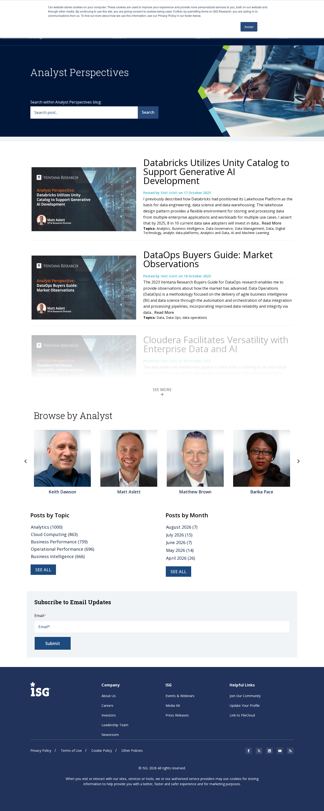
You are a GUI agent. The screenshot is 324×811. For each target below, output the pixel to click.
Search (148, 112)
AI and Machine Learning (250, 232)
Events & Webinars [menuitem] (180, 696)
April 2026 (180, 558)
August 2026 (181, 527)
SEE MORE (162, 389)
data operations (195, 317)
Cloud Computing (54, 534)
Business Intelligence (188, 228)
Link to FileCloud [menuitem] (242, 715)
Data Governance (219, 228)
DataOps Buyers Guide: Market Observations (208, 259)
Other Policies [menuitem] (132, 750)
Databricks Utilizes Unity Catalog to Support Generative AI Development (216, 171)
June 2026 (179, 542)
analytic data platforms (181, 232)
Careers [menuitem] (107, 705)
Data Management (249, 228)
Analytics (163, 228)
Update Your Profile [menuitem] (245, 705)
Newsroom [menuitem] (110, 734)
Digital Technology (269, 396)
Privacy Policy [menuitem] (40, 750)
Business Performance (59, 542)
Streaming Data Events (179, 401)
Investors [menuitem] (109, 715)
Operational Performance (62, 549)
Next (298, 461)
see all (43, 569)
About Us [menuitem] (109, 696)
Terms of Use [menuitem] (71, 750)
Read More (271, 223)
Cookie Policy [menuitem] (101, 750)
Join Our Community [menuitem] (245, 696)
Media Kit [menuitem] (173, 705)
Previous (25, 461)
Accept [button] (249, 27)
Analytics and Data (214, 232)
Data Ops (173, 317)
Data (269, 228)
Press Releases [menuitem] (177, 715)
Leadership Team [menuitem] (115, 725)
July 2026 (179, 535)
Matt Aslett (170, 192)
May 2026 (180, 550)
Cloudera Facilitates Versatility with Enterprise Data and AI (215, 344)
